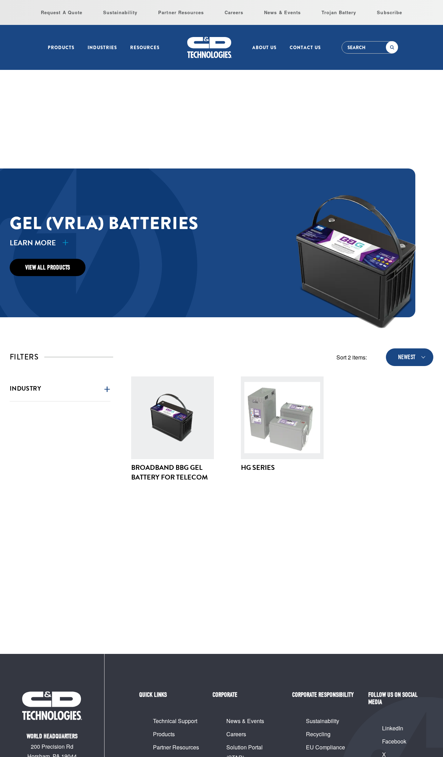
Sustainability (120, 12)
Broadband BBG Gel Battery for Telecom (169, 472)
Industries (102, 47)
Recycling (318, 734)
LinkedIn (392, 728)
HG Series (258, 467)
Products (61, 47)
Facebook (394, 741)
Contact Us (305, 47)
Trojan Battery (339, 12)
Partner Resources (181, 12)
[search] (392, 47)
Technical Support (175, 721)
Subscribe (389, 12)
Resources (145, 47)
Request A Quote (61, 12)
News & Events (282, 12)
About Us (264, 47)
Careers (234, 12)
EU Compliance (325, 747)
